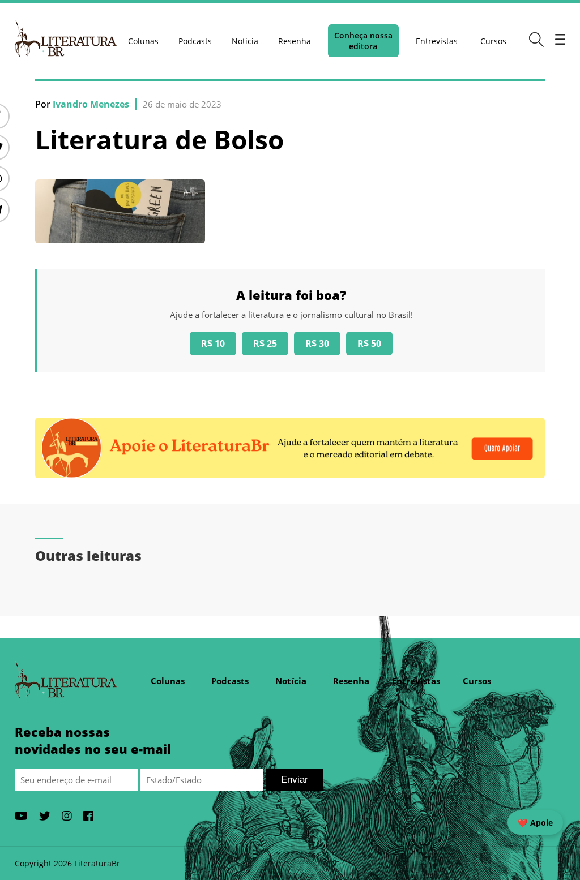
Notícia (245, 41)
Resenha (294, 41)
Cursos (493, 41)
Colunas (143, 41)
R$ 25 (265, 343)
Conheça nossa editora (363, 40)
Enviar (294, 779)
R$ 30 (317, 343)
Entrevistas (437, 41)
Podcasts (195, 41)
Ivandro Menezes (91, 104)
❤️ (535, 822)
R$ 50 (369, 343)
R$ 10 (213, 343)
